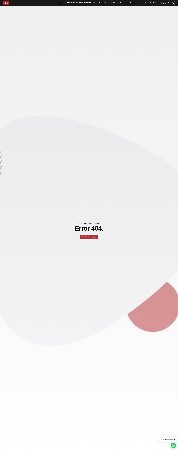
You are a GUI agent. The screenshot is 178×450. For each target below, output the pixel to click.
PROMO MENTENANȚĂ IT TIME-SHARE (81, 3)
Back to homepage (89, 237)
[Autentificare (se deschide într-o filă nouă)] (168, 3)
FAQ (144, 3)
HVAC (113, 3)
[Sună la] (173, 3)
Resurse (123, 3)
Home (60, 3)
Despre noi (134, 3)
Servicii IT (102, 3)
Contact (153, 3)
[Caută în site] (163, 3)
